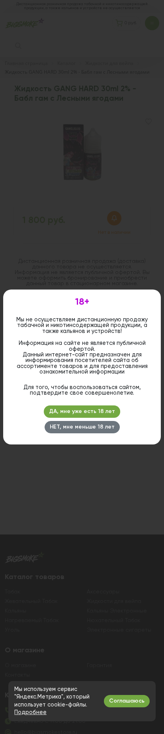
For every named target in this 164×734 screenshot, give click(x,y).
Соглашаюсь (126, 701)
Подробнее (30, 712)
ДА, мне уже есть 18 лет (82, 411)
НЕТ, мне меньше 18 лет (82, 427)
